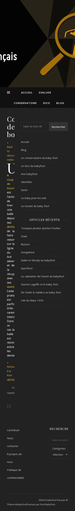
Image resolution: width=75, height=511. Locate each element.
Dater (24, 190)
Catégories (59, 448)
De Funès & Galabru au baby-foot (41, 292)
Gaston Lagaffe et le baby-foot (39, 284)
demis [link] (11, 227)
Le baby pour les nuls (33, 198)
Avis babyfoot (29, 174)
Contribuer (13, 430)
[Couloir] (10, 406)
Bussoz (25, 244)
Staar (24, 236)
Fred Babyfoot (47, 504)
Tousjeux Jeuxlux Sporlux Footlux (40, 228)
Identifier (26, 182)
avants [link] (11, 287)
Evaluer (45, 92)
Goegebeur (28, 252)
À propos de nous (14, 458)
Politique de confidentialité (15, 473)
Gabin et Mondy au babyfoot (38, 260)
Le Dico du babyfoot (33, 166)
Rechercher (58, 127)
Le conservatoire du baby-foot (39, 158)
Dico (46, 103)
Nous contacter (12, 442)
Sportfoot (27, 268)
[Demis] (8, 406)
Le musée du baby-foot (35, 206)
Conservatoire (25, 103)
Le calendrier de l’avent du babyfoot (42, 276)
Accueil (27, 92)
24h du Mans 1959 (32, 300)
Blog (60, 103)
